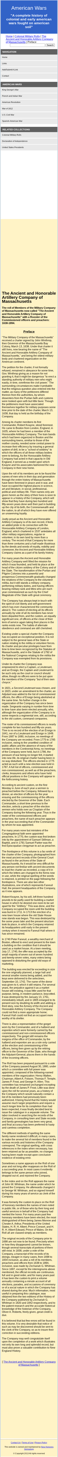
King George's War (10, 90)
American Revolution (11, 102)
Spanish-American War (12, 121)
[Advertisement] (29, 182)
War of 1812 (7, 109)
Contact (5, 76)
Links (4, 63)
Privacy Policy (41, 1443)
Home (9, 36)
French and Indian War (12, 96)
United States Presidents (13, 147)
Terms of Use (27, 1443)
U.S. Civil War (8, 115)
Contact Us (15, 1443)
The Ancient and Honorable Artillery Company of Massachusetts (29, 39)
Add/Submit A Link (10, 70)
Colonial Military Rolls (27, 36)
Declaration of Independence (15, 141)
